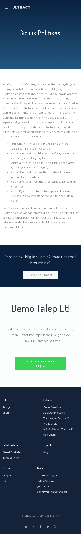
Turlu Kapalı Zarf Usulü (56, 418)
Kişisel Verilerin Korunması (52, 492)
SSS (5, 481)
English (7, 412)
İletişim (7, 475)
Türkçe (7, 407)
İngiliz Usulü (50, 423)
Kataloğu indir (40, 275)
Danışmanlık (50, 434)
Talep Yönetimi (11, 457)
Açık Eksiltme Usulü (54, 412)
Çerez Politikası (45, 486)
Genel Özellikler (52, 407)
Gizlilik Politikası (46, 481)
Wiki (5, 486)
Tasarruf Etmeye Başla (40, 364)
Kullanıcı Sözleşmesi (48, 475)
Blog (45, 452)
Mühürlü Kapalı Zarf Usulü (58, 429)
